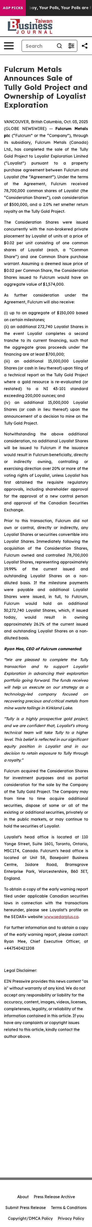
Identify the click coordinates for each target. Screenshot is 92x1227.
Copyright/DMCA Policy (30, 1218)
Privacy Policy (71, 1218)
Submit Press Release (25, 1207)
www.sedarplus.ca (61, 916)
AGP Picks (13, 8)
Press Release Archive (54, 1196)
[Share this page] (84, 46)
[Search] (59, 45)
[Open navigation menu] (9, 46)
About (23, 1196)
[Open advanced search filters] (71, 45)
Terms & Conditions (69, 1207)
